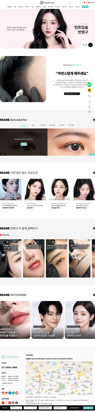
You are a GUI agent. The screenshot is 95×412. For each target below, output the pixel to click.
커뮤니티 (71, 7)
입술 (32, 7)
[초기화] (90, 380)
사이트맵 (81, 2)
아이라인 (27, 7)
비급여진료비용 (53, 397)
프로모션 (77, 7)
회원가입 (69, 2)
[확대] (90, 375)
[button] (91, 43)
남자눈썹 (20, 7)
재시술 (44, 7)
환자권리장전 (46, 397)
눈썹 (15, 7)
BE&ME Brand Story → (72, 94)
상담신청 (87, 408)
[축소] (90, 378)
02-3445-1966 (9, 367)
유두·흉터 (71, 125)
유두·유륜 (57, 7)
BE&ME (9, 7)
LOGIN (23, 144)
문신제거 (50, 7)
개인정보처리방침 (74, 408)
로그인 (75, 2)
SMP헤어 (38, 7)
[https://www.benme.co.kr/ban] (47, 2)
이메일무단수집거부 (38, 397)
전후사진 (64, 7)
